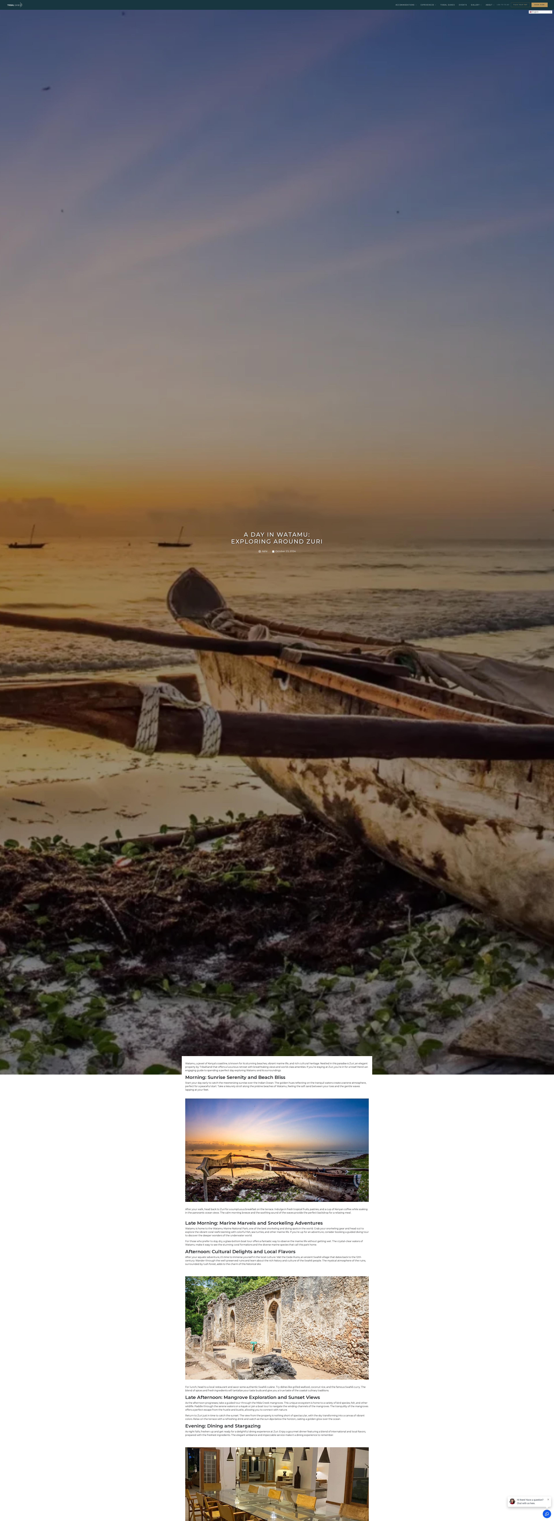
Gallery (475, 5)
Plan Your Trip (520, 5)
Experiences (427, 5)
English (535, 12)
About (489, 5)
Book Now (540, 5)
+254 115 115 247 (503, 5)
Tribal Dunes (447, 5)
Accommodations (405, 5)
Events (463, 5)
